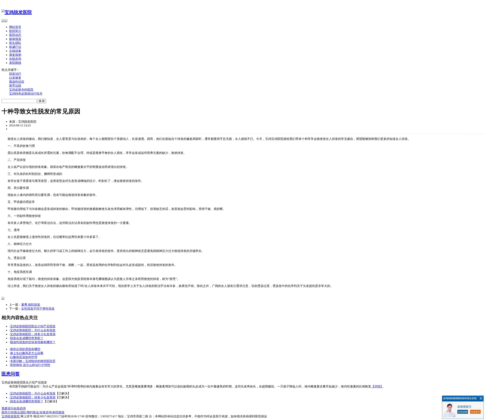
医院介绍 (8, 412)
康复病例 (15, 54)
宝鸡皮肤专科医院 (21, 89)
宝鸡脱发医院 (11, 416)
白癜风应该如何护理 (23, 357)
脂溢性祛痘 (16, 81)
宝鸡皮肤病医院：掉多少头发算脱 (33, 334)
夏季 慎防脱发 (30, 304)
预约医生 (33, 412)
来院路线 (15, 62)
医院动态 (15, 35)
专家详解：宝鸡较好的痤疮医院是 (33, 361)
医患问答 (11, 373)
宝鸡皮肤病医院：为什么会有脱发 (33, 330)
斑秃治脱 (15, 85)
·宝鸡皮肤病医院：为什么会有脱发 (32, 393)
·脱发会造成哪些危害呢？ (26, 401)
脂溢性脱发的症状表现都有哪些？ (33, 342)
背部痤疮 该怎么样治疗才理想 (30, 365)
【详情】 (377, 386)
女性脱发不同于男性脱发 (38, 308)
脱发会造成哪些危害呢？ (26, 338)
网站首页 (15, 27)
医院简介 (15, 31)
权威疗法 (15, 46)
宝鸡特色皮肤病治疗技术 (25, 93)
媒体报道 (15, 39)
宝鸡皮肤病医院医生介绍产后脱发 (33, 326)
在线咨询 (15, 58)
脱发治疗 (15, 73)
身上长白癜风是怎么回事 (26, 353)
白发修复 (15, 77)
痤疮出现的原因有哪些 (25, 349)
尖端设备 (15, 50)
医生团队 (15, 42)
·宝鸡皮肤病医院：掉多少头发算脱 (32, 397)
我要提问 (8, 408)
